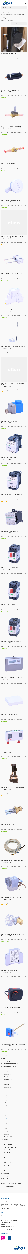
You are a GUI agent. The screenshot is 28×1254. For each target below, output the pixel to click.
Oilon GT (6, 1157)
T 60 (6, 1113)
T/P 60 (6, 1128)
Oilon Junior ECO (8, 1160)
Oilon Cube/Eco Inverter (10, 1147)
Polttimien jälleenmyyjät (7, 1226)
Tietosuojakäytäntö (6, 1215)
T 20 (6, 1100)
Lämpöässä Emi (8, 1079)
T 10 (6, 1090)
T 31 (6, 1108)
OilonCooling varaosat (7, 1176)
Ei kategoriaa (4, 1058)
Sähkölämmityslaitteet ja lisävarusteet (11, 1183)
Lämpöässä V (7, 1134)
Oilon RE (6, 1168)
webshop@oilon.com (6, 1202)
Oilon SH (6, 1170)
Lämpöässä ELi (7, 1077)
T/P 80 (6, 1131)
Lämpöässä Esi (7, 1082)
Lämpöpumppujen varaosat (8, 1066)
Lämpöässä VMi (8, 1137)
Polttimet (3, 1181)
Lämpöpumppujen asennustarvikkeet (11, 1061)
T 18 (6, 1097)
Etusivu (3, 13)
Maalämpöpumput (10, 14)
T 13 (6, 1092)
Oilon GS (6, 1155)
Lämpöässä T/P (19, 14)
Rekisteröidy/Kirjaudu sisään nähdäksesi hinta (13, 59)
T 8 (5, 1116)
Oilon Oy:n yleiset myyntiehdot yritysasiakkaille (9, 1221)
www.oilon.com (5, 1208)
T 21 (6, 1103)
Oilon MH (6, 1165)
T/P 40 (6, 1126)
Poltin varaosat (5, 1178)
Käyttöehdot (4, 1218)
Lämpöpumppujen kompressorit (9, 1063)
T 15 (6, 1095)
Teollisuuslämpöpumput (7, 1186)
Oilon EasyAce (7, 1149)
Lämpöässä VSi (8, 1142)
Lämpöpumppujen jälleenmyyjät (9, 1229)
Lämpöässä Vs (7, 1139)
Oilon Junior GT (8, 1162)
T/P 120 (7, 1123)
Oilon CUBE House (8, 1144)
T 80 (6, 1118)
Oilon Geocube (7, 1152)
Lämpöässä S (7, 1084)
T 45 (6, 1110)
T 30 (6, 1105)
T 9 (5, 1121)
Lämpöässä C (7, 1074)
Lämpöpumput (5, 1173)
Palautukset (4, 1224)
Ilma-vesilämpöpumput (9, 1069)
